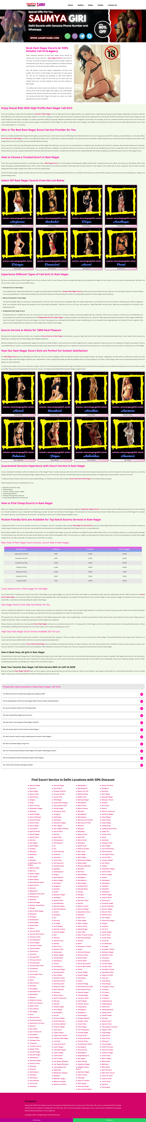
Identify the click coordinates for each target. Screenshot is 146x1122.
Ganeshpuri (34, 1058)
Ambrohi (33, 811)
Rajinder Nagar (84, 1072)
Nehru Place (82, 926)
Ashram (33, 840)
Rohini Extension (108, 811)
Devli (32, 1014)
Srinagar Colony (108, 949)
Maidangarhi (83, 788)
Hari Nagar (58, 826)
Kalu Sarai (58, 946)
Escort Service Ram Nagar (35, 644)
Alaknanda (34, 797)
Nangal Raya (83, 889)
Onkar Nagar (83, 972)
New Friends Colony (85, 935)
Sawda (104, 877)
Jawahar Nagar (59, 895)
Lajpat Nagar (59, 1033)
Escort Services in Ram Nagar (11, 138)
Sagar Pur (105, 831)
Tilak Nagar (106, 984)
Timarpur (105, 989)
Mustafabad (82, 874)
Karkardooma (59, 972)
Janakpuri (57, 883)
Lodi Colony (58, 1058)
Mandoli (81, 811)
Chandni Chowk (36, 945)
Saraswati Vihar (108, 854)
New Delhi (82, 932)
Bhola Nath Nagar (37, 911)
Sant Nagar (106, 846)
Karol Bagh (58, 975)
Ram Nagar (34, 791)
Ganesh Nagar (35, 1055)
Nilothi (80, 941)
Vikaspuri (105, 1041)
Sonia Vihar (106, 935)
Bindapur (33, 917)
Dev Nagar (34, 1012)
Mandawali (82, 803)
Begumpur (34, 891)
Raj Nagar (82, 1058)
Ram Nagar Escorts (55, 58)
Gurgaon (57, 814)
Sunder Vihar (107, 966)
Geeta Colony (35, 1063)
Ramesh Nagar (83, 1086)
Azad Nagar (34, 846)
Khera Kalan (58, 995)
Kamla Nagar (59, 955)
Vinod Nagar (106, 1044)
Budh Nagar (34, 922)
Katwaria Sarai (59, 981)
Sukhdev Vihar (107, 955)
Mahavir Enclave (60, 1084)
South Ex (105, 941)
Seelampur (106, 880)
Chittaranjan (35, 963)
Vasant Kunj (106, 1021)
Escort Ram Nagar (40, 624)
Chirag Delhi (34, 957)
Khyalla (57, 1004)
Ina (55, 849)
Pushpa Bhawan (84, 1038)
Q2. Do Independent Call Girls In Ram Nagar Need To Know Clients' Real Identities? (31, 701)
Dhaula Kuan (35, 1017)
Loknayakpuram (60, 1067)
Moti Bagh (82, 854)
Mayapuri (81, 831)
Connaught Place (36, 974)
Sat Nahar (106, 863)
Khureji (56, 1001)
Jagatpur (57, 869)
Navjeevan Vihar (84, 912)
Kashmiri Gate (59, 978)
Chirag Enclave (35, 960)
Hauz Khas (58, 837)
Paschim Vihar (83, 998)
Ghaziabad (106, 1087)
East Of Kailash (35, 1032)
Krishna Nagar (59, 1027)
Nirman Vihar (83, 955)
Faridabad (33, 1035)
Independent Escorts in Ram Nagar (50, 317)
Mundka (81, 869)
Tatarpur (105, 978)
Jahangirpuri (59, 872)
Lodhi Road (58, 1055)
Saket (104, 837)
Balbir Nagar (34, 874)
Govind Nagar (59, 785)
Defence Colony (35, 1000)
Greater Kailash (60, 791)
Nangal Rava (83, 886)
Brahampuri (34, 920)
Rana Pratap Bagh (85, 1089)
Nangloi (81, 895)
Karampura (58, 966)
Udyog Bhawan (107, 1010)
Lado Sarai (58, 1030)
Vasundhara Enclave (110, 1027)
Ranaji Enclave (107, 785)
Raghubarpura (83, 1055)
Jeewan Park (58, 900)
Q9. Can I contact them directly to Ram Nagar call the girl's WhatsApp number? (29, 751)
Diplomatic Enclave (37, 1023)
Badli (32, 857)
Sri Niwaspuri (107, 943)
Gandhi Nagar (35, 1052)
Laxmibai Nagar (60, 1050)
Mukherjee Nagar (84, 860)
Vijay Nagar (106, 1033)
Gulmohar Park (59, 811)
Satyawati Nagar (108, 869)
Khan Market (59, 989)
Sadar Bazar (106, 820)
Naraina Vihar (83, 900)
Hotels (100, 5)
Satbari (104, 866)
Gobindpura (34, 1072)
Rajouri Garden (84, 1081)
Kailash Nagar (59, 932)
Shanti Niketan (108, 906)
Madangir (57, 1070)
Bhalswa (33, 899)
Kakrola (57, 938)
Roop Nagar (106, 817)
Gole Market (34, 1081)
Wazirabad (106, 1061)
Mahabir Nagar (59, 1078)
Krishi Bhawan (59, 1021)
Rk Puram (105, 805)
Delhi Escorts (55, 1115)
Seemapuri (106, 883)
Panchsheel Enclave (85, 987)
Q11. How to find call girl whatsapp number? (18, 765)
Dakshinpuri (34, 983)
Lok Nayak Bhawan (61, 1064)
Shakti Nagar (107, 895)
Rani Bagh (106, 794)
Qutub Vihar (82, 1050)
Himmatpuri (58, 843)
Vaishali (105, 1018)
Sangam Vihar (107, 843)
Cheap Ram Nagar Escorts (90, 509)
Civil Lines (34, 971)
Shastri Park (106, 912)
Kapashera (58, 961)
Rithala (105, 803)
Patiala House (83, 1004)
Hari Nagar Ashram (61, 828)
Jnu (55, 918)
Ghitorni (33, 1069)
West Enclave (107, 1070)
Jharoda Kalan (59, 906)
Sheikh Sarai (107, 915)
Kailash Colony (59, 929)
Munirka (81, 872)
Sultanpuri (106, 961)
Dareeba (33, 986)
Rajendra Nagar (84, 1064)
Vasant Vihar (107, 1024)
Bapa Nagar (34, 879)
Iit (55, 846)
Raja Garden (82, 1061)
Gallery (81, 5)
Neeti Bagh (82, 920)
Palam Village (83, 984)
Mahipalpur (82, 785)
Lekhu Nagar (59, 1053)
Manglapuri (82, 814)
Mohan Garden (83, 849)
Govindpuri (58, 788)
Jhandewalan (59, 903)
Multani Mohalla (84, 866)
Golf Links (33, 1083)
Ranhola (105, 791)
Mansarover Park (84, 823)
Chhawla (33, 954)
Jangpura (57, 886)
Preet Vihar (82, 1024)
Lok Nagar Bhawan (61, 1061)
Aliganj (32, 800)
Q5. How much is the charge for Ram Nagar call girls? (21, 722)
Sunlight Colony (108, 969)
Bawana (33, 888)
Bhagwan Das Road (37, 894)
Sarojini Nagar (107, 860)
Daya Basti (34, 994)
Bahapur (33, 860)
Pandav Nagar (83, 992)
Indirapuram (59, 863)
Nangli (80, 892)
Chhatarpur (34, 951)
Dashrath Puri (35, 991)
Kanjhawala (58, 958)
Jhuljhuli (57, 915)
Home (71, 5)
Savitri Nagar (107, 874)
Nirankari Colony (84, 946)
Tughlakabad (107, 1001)
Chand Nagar (35, 943)
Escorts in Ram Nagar (43, 114)
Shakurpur (106, 900)
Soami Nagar (107, 932)
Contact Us (112, 5)
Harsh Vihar (58, 831)
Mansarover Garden (85, 820)
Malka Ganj (82, 797)
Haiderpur (58, 820)
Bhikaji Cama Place (37, 905)
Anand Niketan (35, 817)
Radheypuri (82, 1053)
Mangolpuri (82, 817)
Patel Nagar (82, 1001)
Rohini (104, 808)
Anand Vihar (34, 823)
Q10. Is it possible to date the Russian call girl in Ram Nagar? (23, 758)
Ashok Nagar (35, 834)
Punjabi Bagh (83, 1033)
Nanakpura (82, 880)
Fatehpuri (33, 1043)
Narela (80, 903)
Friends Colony (35, 1046)
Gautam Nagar (35, 1060)
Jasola (56, 892)
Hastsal (56, 834)
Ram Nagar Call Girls (22, 671)
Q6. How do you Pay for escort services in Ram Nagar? (21, 729)
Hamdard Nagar (60, 823)
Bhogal (32, 908)
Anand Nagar (35, 814)
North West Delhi (84, 966)
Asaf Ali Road (35, 831)
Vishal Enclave (107, 1047)
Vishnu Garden (107, 1050)
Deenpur (33, 997)
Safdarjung (106, 826)
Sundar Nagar (107, 964)
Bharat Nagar (35, 902)
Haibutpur (58, 817)
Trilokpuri (106, 998)
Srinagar (105, 946)
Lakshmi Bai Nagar (61, 1038)
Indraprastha (59, 866)
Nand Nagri (82, 883)
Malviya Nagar (83, 800)
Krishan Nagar (59, 1018)
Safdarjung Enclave (109, 828)
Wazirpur (105, 1064)
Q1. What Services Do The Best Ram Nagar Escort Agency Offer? (24, 694)
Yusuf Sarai (106, 1081)
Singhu (104, 923)
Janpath (57, 889)
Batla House (34, 885)
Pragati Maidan (84, 1018)
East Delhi (33, 1029)
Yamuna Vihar (107, 1076)
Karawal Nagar (59, 969)
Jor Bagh (57, 923)
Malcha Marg (83, 794)
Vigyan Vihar (107, 1030)
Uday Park (106, 1007)
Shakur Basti (107, 897)
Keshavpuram (59, 984)
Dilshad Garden (36, 1020)
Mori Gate (81, 851)
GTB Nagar (58, 800)
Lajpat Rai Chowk (60, 1035)
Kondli (56, 1015)
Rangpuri (105, 788)
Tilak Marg (106, 981)
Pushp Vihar (82, 1035)
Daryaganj (34, 989)
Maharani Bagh (60, 1081)
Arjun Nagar (34, 826)
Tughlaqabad (107, 1004)
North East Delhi (84, 964)
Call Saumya (36, 1120)
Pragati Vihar (83, 1021)
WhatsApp (109, 1120)
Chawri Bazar (35, 948)
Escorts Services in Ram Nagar (80, 479)
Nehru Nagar (83, 923)
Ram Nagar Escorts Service (82, 525)
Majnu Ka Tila (83, 791)
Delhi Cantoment (36, 1003)
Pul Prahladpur (83, 1030)
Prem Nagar (82, 1027)
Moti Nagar (82, 857)
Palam (80, 981)
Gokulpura (34, 1078)
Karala (56, 964)
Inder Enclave (59, 851)
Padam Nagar (83, 975)
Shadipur (105, 886)
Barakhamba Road (37, 882)
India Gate (58, 860)
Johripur (57, 920)
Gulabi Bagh (58, 808)
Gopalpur (33, 1086)
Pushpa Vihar (83, 1041)
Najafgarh (82, 877)
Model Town (82, 846)
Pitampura (82, 1012)
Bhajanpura (34, 897)
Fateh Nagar (34, 1037)
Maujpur (81, 828)
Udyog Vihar (106, 1012)
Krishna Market (60, 1024)
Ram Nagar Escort (51, 163)
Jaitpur (56, 874)
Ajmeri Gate (34, 794)
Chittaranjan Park (37, 966)
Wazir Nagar (106, 1058)
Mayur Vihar (82, 834)
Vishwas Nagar (107, 1053)
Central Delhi (35, 931)
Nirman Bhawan (84, 952)
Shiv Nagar (106, 918)
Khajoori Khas (59, 987)
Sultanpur (106, 958)
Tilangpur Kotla (108, 987)
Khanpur (57, 992)
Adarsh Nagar (35, 785)
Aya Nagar (34, 843)
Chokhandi (34, 968)
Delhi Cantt (34, 1006)
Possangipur (82, 1015)
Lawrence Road (59, 1044)
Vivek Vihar (106, 1055)
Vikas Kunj (106, 1038)
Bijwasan (33, 914)
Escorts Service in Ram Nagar (52, 336)
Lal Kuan (57, 1041)
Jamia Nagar (58, 880)
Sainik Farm (106, 834)
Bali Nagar (34, 876)
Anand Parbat (35, 820)
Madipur (57, 1076)
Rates (90, 5)
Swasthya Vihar (108, 972)
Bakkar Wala (34, 868)
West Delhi (106, 1067)
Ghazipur (33, 1066)
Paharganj (82, 978)
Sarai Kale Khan (108, 849)
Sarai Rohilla (107, 851)
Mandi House (83, 808)
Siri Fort (105, 929)
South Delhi (106, 938)
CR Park (33, 977)
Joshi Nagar (58, 926)
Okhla (80, 969)
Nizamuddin (82, 958)
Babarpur (33, 851)
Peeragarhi (82, 1010)
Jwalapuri (57, 897)
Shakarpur (106, 892)
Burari (32, 928)
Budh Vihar (34, 925)
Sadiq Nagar (106, 823)
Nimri (80, 943)
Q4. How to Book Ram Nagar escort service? (17, 715)
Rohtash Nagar (108, 814)
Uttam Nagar (107, 1015)
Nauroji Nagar (83, 909)
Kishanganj (58, 1012)
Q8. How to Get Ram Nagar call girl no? (16, 743)
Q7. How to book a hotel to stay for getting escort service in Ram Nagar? (27, 736)
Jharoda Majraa (60, 909)
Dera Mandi (34, 1009)
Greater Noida (59, 794)
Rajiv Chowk (82, 1075)
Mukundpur (82, 863)
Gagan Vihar (34, 1049)
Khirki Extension (60, 998)
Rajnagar (81, 1078)
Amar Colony (34, 805)
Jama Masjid (58, 877)
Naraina (81, 897)
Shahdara (105, 889)
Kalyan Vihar (59, 949)
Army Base (34, 828)
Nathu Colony (83, 906)
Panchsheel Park (84, 989)
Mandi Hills (82, 805)
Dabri (32, 980)
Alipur (32, 803)
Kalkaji (56, 943)
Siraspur (105, 926)
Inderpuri (57, 857)
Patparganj (82, 1007)
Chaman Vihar (35, 937)
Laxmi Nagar (59, 1047)
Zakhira (105, 1084)
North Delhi (82, 961)
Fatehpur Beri (35, 1040)
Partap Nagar (83, 995)
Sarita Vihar (106, 857)
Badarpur (33, 854)
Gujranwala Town (60, 805)
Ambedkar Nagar (36, 808)
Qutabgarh (82, 1047)
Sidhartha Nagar (108, 920)
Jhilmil (56, 912)
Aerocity (33, 788)
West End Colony (108, 1073)
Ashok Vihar (34, 837)
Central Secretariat (37, 934)
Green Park (58, 797)
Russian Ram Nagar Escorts (72, 291)
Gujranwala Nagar (61, 803)
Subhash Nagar (108, 952)
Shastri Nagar (107, 909)
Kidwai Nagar (59, 1007)
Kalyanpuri (58, 952)
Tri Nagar (105, 995)
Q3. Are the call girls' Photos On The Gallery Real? (19, 708)
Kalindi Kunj (58, 941)
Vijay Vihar (106, 1035)
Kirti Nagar (58, 1010)
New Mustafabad (84, 938)
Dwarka (33, 1026)
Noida (80, 949)
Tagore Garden (107, 975)
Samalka (105, 840)
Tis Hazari (106, 992)
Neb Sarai (81, 918)
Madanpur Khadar (61, 1073)
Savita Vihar (106, 872)
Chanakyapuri (35, 940)
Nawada (81, 915)
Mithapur (81, 843)
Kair (55, 935)
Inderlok (57, 854)
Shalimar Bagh (107, 903)
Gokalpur (33, 1075)
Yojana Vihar (107, 1078)
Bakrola (33, 871)
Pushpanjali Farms (85, 1044)
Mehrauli (81, 837)
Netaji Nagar (83, 929)
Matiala (81, 826)
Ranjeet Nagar (107, 797)
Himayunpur (58, 840)
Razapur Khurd (107, 800)
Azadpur (33, 849)
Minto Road (82, 840)
